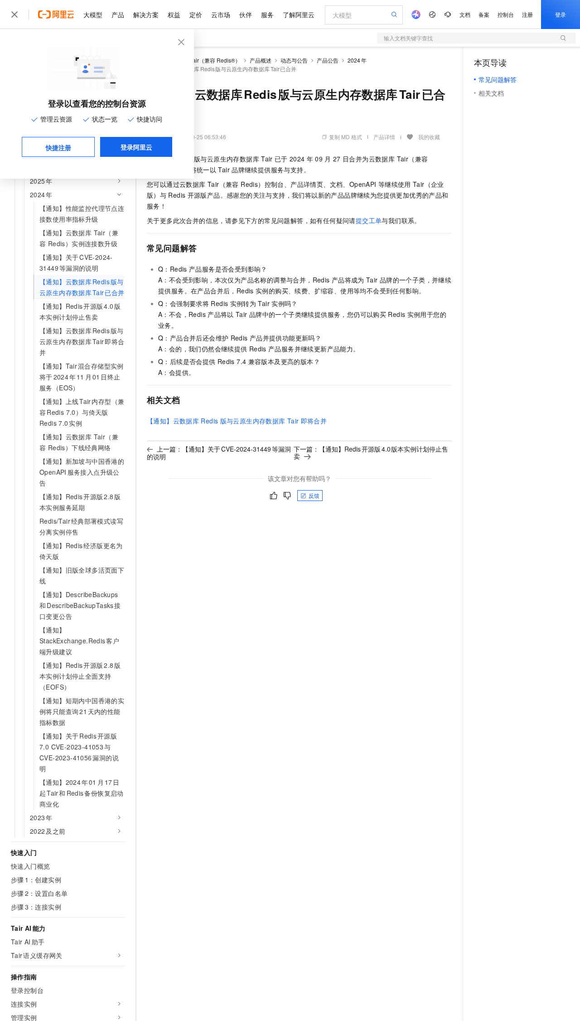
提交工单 (369, 220)
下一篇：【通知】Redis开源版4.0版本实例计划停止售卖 (371, 452)
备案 (483, 14)
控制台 (506, 14)
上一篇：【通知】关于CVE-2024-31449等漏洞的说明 (219, 452)
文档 (464, 14)
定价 (195, 14)
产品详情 (384, 137)
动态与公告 (294, 60)
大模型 (92, 14)
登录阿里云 (136, 146)
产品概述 (260, 60)
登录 (560, 14)
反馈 (314, 495)
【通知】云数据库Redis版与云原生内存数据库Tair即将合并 (237, 420)
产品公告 (327, 60)
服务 (267, 14)
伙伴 (245, 14)
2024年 (357, 60)
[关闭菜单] (14, 14)
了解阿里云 (298, 14)
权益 (174, 14)
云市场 (220, 14)
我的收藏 (429, 137)
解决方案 (146, 14)
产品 (117, 14)
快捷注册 (58, 147)
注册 (527, 14)
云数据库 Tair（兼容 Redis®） (204, 60)
